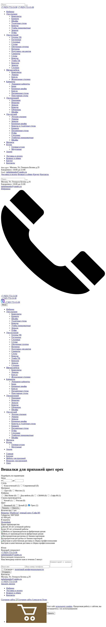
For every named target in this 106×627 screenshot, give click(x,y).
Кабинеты (10, 81)
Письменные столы (20, 93)
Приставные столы (19, 95)
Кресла (14, 77)
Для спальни (11, 14)
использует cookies (64, 606)
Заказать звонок (8, 584)
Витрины (15, 49)
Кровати (15, 18)
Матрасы (10, 142)
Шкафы (14, 21)
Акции (9, 151)
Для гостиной (12, 35)
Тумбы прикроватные (21, 28)
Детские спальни (18, 116)
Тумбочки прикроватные (22, 137)
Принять (51, 613)
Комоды (14, 25)
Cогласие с (24, 569)
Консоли (15, 63)
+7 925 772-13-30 (8, 298)
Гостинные (16, 39)
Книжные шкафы (19, 88)
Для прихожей (12, 98)
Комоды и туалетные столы (23, 126)
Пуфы (14, 32)
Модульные (16, 149)
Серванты (15, 53)
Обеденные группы (20, 46)
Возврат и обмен (13, 158)
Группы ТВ (16, 37)
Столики (15, 67)
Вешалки (15, 102)
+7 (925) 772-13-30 (9, 7)
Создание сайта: (8, 599)
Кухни (9, 144)
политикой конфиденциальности (29, 569)
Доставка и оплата (14, 156)
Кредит (9, 161)
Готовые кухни (18, 147)
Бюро (13, 86)
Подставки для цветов (21, 51)
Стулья (14, 44)
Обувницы (16, 109)
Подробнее (6, 522)
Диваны (14, 74)
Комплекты (16, 16)
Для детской (11, 114)
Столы (14, 56)
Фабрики (10, 11)
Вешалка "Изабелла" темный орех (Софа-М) (20, 513)
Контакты (10, 163)
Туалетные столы (19, 23)
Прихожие (16, 100)
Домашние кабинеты (20, 84)
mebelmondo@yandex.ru (16, 172)
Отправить (6, 572)
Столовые (15, 42)
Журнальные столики (20, 79)
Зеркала (14, 30)
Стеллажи (15, 135)
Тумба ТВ (15, 60)
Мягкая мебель (12, 70)
